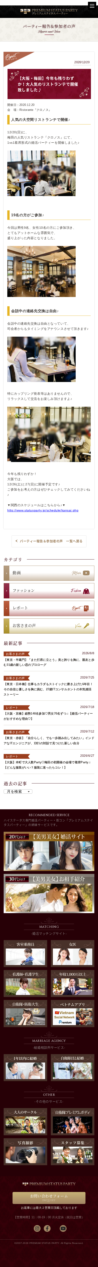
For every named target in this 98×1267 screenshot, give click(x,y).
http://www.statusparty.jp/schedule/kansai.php (42, 510)
